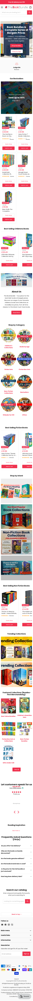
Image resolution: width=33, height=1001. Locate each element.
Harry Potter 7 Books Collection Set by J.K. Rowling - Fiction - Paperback (8, 456)
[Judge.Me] (16, 66)
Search (16, 979)
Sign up (26, 954)
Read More (16, 313)
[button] (15, 812)
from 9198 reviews (15, 788)
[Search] (29, 12)
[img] (16, 786)
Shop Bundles (16, 46)
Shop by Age (16, 51)
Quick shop (8, 144)
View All (16, 769)
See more (15, 831)
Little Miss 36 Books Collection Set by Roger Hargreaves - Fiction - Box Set (8, 257)
